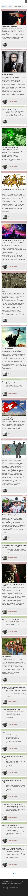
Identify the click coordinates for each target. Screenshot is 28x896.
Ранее (14, 873)
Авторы (10, 6)
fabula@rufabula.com (14, 887)
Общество (4, 379)
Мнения (3, 106)
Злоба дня (4, 325)
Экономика (4, 126)
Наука (3, 171)
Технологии (4, 753)
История (3, 823)
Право (3, 10)
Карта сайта (10, 889)
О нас (17, 889)
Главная (4, 6)
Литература (4, 729)
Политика (4, 49)
